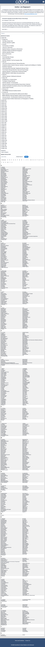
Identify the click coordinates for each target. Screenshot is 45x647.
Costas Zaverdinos (4, 238)
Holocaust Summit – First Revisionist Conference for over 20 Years (16, 97)
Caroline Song (24, 223)
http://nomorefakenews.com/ (30, 13)
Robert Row (24, 542)
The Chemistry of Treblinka (8, 45)
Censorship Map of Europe (8, 57)
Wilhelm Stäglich (3, 616)
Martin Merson (3, 452)
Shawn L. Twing (3, 566)
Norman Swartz (24, 482)
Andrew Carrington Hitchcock (27, 184)
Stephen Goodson (4, 571)
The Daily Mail (3, 583)
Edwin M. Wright (25, 275)
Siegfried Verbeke (25, 567)
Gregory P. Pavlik (25, 326)
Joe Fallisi (2, 388)
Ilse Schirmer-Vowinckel (5, 360)
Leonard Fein (24, 428)
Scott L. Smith (24, 561)
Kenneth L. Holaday (25, 413)
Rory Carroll (3, 550)
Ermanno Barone (3, 284)
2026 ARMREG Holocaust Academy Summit (11, 90)
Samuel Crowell (3, 559)
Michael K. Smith (3, 461)
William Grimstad (3, 618)
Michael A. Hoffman (25, 457)
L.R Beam (23, 423)
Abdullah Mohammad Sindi (26, 168)
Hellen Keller (3, 342)
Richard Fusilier (3, 529)
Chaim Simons (3, 226)
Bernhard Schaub (3, 210)
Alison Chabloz (24, 180)
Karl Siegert (24, 410)
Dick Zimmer (3, 261)
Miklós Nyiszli (24, 465)
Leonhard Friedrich (4, 429)
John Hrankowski (3, 393)
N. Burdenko (3, 473)
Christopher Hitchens (4, 233)
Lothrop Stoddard (25, 432)
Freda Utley (3, 300)
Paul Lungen (24, 499)
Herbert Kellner (3, 347)
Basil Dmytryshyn (4, 207)
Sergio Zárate (24, 564)
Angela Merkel (24, 188)
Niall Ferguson (24, 477)
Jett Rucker (3, 387)
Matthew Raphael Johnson (26, 454)
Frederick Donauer (4, 301)
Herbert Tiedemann (25, 347)
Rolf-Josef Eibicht (4, 548)
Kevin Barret (3, 415)
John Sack (24, 395)
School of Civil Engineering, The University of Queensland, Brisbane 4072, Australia (10, 562)
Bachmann (24, 205)
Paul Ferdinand (3, 497)
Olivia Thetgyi (24, 485)
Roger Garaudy (24, 546)
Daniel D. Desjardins (25, 244)
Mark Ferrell (24, 446)
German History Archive (26, 317)
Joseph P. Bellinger (25, 403)
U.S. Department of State (26, 599)
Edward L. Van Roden (25, 274)
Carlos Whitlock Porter (4, 222)
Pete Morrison (3, 501)
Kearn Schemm (24, 411)
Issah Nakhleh (24, 364)
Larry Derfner (3, 425)
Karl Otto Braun (3, 410)
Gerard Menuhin (25, 315)
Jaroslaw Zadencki (25, 380)
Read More (5, 29)
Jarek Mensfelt (3, 380)
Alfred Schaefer (25, 179)
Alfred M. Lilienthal (4, 179)
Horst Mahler (24, 353)
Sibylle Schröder (3, 567)
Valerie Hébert (3, 605)
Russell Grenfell (3, 554)
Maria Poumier (24, 443)
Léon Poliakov (3, 428)
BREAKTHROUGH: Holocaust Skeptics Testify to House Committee (16, 95)
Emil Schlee (24, 279)
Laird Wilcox (3, 424)
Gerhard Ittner (3, 316)
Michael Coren (3, 458)
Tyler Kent (2, 596)
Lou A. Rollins (3, 433)
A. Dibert (23, 167)
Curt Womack (24, 238)
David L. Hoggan (3, 252)
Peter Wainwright (25, 504)
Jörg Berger (24, 399)
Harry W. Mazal (24, 339)
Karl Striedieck (3, 411)
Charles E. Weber (3, 227)
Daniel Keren (24, 245)
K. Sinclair (24, 408)
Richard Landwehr (25, 531)
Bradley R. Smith (25, 211)
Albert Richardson (4, 175)
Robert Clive (3, 536)
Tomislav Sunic (3, 592)
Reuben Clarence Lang (26, 526)
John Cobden (24, 392)
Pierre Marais (24, 510)
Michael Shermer (3, 463)
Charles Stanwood (25, 229)
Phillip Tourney (3, 508)
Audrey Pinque (24, 200)
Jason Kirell (3, 381)
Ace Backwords (25, 170)
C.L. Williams (24, 220)
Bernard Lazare (24, 209)
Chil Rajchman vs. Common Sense (9, 79)
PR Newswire (24, 511)
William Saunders (3, 621)
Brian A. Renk (24, 212)
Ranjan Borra (3, 523)
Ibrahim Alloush (24, 359)
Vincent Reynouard (25, 607)
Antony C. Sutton (25, 194)
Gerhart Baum (3, 317)
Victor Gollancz (24, 606)
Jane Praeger (24, 378)
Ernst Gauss (24, 285)
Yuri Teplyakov (24, 630)
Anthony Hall (3, 191)
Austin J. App (3, 201)
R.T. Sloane (24, 519)
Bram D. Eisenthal (4, 212)
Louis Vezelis (24, 434)
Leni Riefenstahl (3, 426)
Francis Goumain (25, 295)
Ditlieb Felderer (24, 262)
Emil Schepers (3, 279)
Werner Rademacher (25, 613)
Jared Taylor (24, 379)
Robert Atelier (3, 534)
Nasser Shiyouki (3, 474)
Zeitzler (23, 634)
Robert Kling (24, 540)
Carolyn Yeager (3, 224)
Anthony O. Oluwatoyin (4, 193)
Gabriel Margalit (3, 308)
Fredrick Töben (3, 302)
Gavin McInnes (24, 309)
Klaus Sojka (24, 418)
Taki (23, 579)
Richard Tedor (24, 532)
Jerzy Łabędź (3, 386)
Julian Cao (24, 404)
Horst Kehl (24, 352)
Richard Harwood (25, 530)
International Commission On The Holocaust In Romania (10, 363)
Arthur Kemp (24, 197)
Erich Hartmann (3, 283)
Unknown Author (25, 600)
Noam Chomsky (25, 481)
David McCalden (3, 253)
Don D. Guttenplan (4, 263)
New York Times (3, 477)
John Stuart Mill (3, 396)
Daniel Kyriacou (3, 246)
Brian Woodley (24, 214)
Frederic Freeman (25, 300)
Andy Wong (3, 188)
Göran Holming (3, 321)
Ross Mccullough (25, 550)
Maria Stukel (3, 444)
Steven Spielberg (25, 574)
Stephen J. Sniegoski (25, 571)
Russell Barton (24, 553)
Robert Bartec (24, 534)
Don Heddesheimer (25, 263)
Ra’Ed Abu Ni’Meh (4, 520)
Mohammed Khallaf (4, 468)
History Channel (25, 350)
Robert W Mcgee (25, 543)
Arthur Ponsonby (3, 198)
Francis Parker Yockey (26, 296)
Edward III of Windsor (25, 273)
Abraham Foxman (3, 170)
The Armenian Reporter (4, 582)
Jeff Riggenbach (25, 383)
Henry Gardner (3, 345)
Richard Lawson (3, 532)
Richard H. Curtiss (4, 530)
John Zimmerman (25, 398)
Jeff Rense (2, 383)
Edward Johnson (3, 274)
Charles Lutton (3, 228)
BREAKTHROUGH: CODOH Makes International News (13, 73)
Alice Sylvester (3, 180)
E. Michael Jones (3, 270)
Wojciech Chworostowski (26, 622)
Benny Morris (24, 208)
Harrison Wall (24, 338)
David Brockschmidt (25, 249)
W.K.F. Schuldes (3, 611)
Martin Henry (24, 451)
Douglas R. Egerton (25, 266)
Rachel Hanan (24, 520)
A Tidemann (3, 167)
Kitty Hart (24, 417)
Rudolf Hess (3, 551)
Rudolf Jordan (3, 552)
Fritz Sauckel (3, 304)
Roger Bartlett (3, 546)
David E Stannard (3, 251)
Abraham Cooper (25, 169)
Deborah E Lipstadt (4, 258)
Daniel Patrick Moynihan (26, 247)
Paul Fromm (24, 497)
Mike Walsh (3, 465)
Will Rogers (24, 616)
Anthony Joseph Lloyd (26, 191)
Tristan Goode (24, 594)
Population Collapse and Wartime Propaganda (12, 50)
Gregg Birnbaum (25, 325)
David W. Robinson (4, 256)
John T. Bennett (25, 396)
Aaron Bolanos (3, 168)
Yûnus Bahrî (24, 629)
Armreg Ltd (2, 196)
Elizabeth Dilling (3, 277)
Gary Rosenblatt (25, 308)
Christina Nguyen (25, 232)
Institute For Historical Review (27, 362)
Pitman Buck (3, 511)
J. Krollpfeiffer (24, 368)
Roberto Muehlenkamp (4, 544)
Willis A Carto (24, 621)
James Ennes (24, 373)
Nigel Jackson (3, 479)
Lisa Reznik (24, 431)
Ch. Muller (24, 225)
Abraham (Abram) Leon (4, 169)
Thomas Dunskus (3, 587)
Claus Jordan (24, 235)
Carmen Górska (24, 222)
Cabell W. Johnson (4, 221)
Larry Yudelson (24, 425)
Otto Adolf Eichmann (4, 488)
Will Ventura (3, 617)
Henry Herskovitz (25, 345)
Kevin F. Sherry (3, 416)
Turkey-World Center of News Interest (28, 595)
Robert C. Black (24, 535)
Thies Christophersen (4, 586)
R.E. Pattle (24, 518)
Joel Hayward (24, 389)
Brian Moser (24, 213)
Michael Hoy (24, 460)
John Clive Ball (3, 392)
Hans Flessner (3, 335)
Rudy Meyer (24, 552)
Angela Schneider (4, 189)
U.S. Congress (3, 599)
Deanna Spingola (25, 257)
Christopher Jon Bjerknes (26, 233)
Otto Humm (3, 489)
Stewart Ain (3, 575)
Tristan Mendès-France (4, 595)
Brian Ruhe (2, 214)
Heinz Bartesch (3, 341)
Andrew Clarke (3, 185)
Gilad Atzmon (3, 318)
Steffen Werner (24, 570)
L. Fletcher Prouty (4, 423)
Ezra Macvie (24, 288)
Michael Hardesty (4, 460)
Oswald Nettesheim (25, 487)
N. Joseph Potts (25, 473)
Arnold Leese (24, 196)
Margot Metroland (4, 443)
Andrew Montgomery (4, 186)
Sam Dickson (3, 558)
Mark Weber (24, 447)
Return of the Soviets (6, 53)
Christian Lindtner (4, 232)
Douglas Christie (3, 265)
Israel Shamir (3, 364)
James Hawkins (25, 374)
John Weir (2, 398)
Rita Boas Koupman (4, 533)
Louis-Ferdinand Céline (4, 435)
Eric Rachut (24, 282)
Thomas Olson (3, 590)
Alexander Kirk (3, 178)
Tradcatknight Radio (25, 593)
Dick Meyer (24, 260)
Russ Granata (3, 553)
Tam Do (23, 580)
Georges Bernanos (25, 314)
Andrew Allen (3, 184)
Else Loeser (24, 278)
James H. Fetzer (3, 374)
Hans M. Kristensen (4, 336)
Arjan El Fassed (3, 195)
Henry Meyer (24, 346)
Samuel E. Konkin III (25, 559)
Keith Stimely (3, 412)
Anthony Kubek (3, 192)
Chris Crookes (3, 231)
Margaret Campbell (25, 442)
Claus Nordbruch (3, 236)
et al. (23, 286)
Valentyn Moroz (25, 604)
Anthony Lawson (25, 192)
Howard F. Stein (3, 354)
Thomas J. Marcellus (25, 588)
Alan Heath (24, 173)
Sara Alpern (24, 560)
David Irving (24, 251)
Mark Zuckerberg (4, 448)
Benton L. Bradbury (4, 209)
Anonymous (3, 190)
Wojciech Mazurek (25, 623)
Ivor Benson (3, 365)
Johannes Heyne (3, 390)
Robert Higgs (24, 538)
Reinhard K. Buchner (25, 525)
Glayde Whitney (3, 320)
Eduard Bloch (3, 272)
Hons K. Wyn (3, 352)
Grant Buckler (3, 323)
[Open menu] (43, 1)
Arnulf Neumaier (3, 197)
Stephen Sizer (3, 572)
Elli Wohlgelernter (4, 278)
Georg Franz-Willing (25, 310)
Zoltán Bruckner (3, 635)
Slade (23, 568)
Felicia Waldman (3, 293)
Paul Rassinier (24, 500)
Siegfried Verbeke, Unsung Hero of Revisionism (12, 49)
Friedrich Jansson (25, 302)
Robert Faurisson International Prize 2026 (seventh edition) (15, 93)
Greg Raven (3, 325)
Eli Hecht (2, 276)
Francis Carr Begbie (25, 294)
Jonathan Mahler (3, 399)
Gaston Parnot (3, 309)
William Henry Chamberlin (5, 619)
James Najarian (3, 377)
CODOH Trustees (25, 237)
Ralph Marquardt (3, 522)
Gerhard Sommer (25, 316)
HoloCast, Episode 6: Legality (8, 42)
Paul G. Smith (3, 498)
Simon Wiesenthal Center (5, 568)
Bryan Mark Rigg (3, 216)
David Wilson (24, 256)
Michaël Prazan (3, 462)
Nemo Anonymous (25, 476)
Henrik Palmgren (25, 344)
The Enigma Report (25, 583)
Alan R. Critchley (3, 174)
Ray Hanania (24, 524)
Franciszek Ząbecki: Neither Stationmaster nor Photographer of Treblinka (17, 98)
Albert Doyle (24, 174)
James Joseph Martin (25, 375)
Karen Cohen (24, 409)
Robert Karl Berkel (4, 540)
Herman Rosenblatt (25, 348)
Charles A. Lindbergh (25, 226)
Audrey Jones (3, 200)
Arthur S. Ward (3, 199)
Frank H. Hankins (3, 297)
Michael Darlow (25, 458)
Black (2, 211)
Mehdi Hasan (3, 456)
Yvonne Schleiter (25, 631)
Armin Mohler (24, 195)
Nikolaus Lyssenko (25, 480)
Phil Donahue (24, 505)
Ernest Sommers (25, 284)
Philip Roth (2, 507)
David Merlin (24, 253)
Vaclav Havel (3, 604)
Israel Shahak (24, 363)
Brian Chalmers (3, 213)
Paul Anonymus (3, 496)
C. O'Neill (2, 220)
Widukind (23, 614)
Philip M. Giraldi (25, 506)
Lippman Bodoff (3, 431)
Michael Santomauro (25, 462)
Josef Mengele (3, 401)
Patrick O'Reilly (3, 495)
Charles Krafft (24, 227)
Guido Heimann (24, 327)
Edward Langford (3, 275)
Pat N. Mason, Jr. (25, 493)
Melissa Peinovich (4, 457)
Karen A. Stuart (3, 409)
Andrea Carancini (4, 183)
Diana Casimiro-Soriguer (26, 259)
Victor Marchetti (3, 607)
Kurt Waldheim (24, 419)
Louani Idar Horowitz (25, 433)
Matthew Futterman (25, 453)
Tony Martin (24, 592)
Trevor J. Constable (4, 594)
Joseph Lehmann (25, 401)
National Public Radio (4, 475)
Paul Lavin (2, 499)
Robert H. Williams (25, 537)
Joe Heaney (24, 388)
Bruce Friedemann (25, 215)
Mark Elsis (2, 446)
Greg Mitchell (24, 324)
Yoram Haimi (3, 629)
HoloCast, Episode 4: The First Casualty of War (12, 60)
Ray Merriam (3, 525)
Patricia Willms (3, 494)
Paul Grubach (24, 498)
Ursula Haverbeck (4, 601)
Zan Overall (3, 634)
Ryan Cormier (24, 554)
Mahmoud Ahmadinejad (4, 441)
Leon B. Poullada (3, 427)
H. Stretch (2, 333)
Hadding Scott (3, 334)
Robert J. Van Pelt (4, 539)
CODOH (2, 237)
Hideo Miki (2, 350)
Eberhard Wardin (3, 271)
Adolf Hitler (3, 172)
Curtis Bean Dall (3, 239)
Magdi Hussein (3, 440)
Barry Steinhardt (25, 206)
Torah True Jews (3, 593)
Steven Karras (3, 574)
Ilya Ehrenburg (24, 360)
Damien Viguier (3, 243)
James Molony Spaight (26, 376)
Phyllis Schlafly (24, 508)
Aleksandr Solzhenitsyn (26, 175)
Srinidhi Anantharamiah (26, 569)
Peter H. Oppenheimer (26, 501)
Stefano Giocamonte (4, 570)
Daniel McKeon (3, 247)
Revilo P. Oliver (3, 527)
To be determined (25, 591)
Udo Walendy (3, 600)
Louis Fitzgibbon (3, 434)
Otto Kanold (24, 489)
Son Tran (2, 569)
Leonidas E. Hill (24, 429)
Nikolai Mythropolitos (4, 480)
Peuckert (2, 505)
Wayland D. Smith (4, 613)
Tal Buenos (2, 580)
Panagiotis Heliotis (4, 493)
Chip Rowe (2, 230)
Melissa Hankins (25, 456)
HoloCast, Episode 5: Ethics (8, 52)
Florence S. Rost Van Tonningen (27, 293)
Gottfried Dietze (25, 322)
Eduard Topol (24, 272)
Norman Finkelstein (4, 482)
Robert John (24, 539)
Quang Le (2, 515)
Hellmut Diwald (24, 342)
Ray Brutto (2, 524)
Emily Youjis (3, 280)
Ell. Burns (23, 277)
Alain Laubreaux (3, 173)
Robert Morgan (24, 541)
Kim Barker (2, 417)
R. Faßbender (3, 518)
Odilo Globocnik (3, 485)
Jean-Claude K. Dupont (26, 382)
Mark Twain (3, 447)
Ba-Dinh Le (2, 205)
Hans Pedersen (24, 336)
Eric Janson (3, 282)
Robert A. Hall (24, 533)
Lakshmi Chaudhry (25, 424)
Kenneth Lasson (3, 414)
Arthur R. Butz (24, 198)
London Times (3, 432)
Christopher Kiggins (4, 234)
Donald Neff (24, 264)
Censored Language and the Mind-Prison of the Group (15, 18)
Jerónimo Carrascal (4, 385)
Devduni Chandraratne (4, 259)
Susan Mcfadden (25, 575)
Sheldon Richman (25, 566)
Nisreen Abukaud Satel (4, 481)
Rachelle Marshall (4, 521)
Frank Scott (24, 297)
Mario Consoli (24, 445)
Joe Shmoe (2, 389)
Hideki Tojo (24, 349)
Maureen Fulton (3, 455)
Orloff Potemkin (3, 487)
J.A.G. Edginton (24, 369)
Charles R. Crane (3, 229)
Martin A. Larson (3, 449)
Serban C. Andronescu (26, 563)
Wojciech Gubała (3, 623)
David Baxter (3, 249)
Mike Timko (24, 464)
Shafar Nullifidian (3, 565)
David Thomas (24, 255)
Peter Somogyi (3, 504)
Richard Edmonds (3, 528)
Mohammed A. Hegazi (25, 467)
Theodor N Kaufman (4, 585)
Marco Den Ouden (4, 442)
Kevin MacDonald (25, 416)
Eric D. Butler (3, 281)
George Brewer (3, 312)
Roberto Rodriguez (25, 544)
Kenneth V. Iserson (25, 414)
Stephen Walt (24, 572)
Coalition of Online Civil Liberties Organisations (30, 236)
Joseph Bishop (3, 402)
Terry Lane (24, 581)
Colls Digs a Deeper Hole (7, 41)
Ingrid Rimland (3, 361)
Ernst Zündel (3, 286)
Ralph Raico (24, 522)
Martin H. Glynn (3, 451)
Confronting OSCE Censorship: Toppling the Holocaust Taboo (15, 68)
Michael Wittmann (25, 463)
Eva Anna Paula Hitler (4, 287)
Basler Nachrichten (25, 207)
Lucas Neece (24, 435)
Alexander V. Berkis (25, 178)
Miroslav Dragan (3, 466)
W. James (24, 610)
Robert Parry (3, 542)
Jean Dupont (24, 381)
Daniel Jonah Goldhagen (5, 245)
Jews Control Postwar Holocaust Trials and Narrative (13, 63)
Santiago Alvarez (3, 560)
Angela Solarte (24, 189)
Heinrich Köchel (25, 340)
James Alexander (25, 372)
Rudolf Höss (24, 551)
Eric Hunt (23, 281)
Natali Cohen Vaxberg (25, 474)
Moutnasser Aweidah (4, 469)
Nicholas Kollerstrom (4, 478)
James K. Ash (3, 376)
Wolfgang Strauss (4, 624)
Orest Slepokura (25, 486)
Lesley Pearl (3, 430)
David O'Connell (3, 254)
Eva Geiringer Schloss (25, 287)
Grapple (23, 323)
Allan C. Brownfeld (4, 181)
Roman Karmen (24, 548)
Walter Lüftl (3, 612)
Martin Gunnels (24, 450)
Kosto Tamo (3, 419)
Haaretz (23, 333)
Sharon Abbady (24, 565)
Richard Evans (24, 528)
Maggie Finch (24, 440)
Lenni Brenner (24, 426)
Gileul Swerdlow (25, 318)
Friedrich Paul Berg (4, 303)
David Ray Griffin (25, 254)
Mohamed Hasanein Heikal (5, 467)
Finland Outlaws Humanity (7, 87)
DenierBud (24, 258)
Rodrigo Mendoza (4, 545)
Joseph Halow (3, 403)
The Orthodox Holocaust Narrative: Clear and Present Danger (15, 69)
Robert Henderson (4, 538)
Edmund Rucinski (25, 271)
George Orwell (3, 314)
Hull (23, 355)
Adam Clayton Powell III (4, 171)
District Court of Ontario (5, 262)
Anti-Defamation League (26, 193)
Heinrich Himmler (3, 340)
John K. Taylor (24, 393)
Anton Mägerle (3, 194)
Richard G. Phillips (25, 529)
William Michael (3, 620)
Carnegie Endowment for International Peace (8, 223)
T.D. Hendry (3, 579)
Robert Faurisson (25, 536)
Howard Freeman (25, 354)
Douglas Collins (24, 265)
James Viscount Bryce (26, 377)
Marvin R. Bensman (25, 452)
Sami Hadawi (24, 558)
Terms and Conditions (19, 640)
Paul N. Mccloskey (4, 500)
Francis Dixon (3, 295)
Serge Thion (3, 564)
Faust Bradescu (25, 292)
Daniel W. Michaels (4, 248)
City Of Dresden (3, 235)
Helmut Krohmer (25, 343)
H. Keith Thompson (25, 332)
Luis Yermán (3, 436)
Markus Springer (25, 448)
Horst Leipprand (3, 353)
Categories (3, 150)
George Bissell (24, 311)
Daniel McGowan (25, 246)
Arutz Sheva (24, 199)
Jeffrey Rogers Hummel (4, 384)
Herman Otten (3, 348)
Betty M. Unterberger (25, 210)
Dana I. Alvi (3, 244)
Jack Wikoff (24, 371)
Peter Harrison (24, 502)
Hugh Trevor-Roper (4, 355)
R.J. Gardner (3, 519)
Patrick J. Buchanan (25, 494)
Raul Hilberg (24, 523)
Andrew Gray (24, 185)
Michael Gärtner (25, 459)
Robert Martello (3, 541)
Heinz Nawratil (24, 341)
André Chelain (24, 182)
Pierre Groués (24, 509)
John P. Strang (24, 394)
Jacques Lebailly (3, 372)
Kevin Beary (24, 415)
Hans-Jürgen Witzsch (4, 338)
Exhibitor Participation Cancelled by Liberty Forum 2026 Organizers (16, 85)
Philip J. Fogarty (3, 506)
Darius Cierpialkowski (25, 248)
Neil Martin (24, 475)
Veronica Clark (24, 605)
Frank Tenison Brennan (4, 298)
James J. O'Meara (4, 375)
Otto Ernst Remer (25, 488)
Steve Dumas (3, 573)
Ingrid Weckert (24, 361)
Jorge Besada (3, 400)
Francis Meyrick (3, 296)
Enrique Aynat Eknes (25, 280)
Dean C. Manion (3, 257)
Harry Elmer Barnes (4, 339)
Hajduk (23, 334)
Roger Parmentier (25, 547)
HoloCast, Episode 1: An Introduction (10, 82)
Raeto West (24, 521)
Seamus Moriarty (3, 563)
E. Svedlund (24, 270)
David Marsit (24, 252)
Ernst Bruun (3, 285)
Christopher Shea (25, 234)
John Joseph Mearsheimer (5, 391)
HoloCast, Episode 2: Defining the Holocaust (11, 76)
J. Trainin (2, 369)
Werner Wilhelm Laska (4, 614)
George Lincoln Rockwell (5, 313)
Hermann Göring (3, 349)
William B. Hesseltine (25, 617)
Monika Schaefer (25, 468)
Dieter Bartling (24, 261)
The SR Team (3, 584)
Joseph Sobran (3, 404)
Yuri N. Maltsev (3, 630)
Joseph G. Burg (24, 402)
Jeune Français (24, 387)
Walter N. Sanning (25, 612)
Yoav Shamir (24, 628)
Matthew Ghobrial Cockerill (5, 454)
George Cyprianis (25, 312)
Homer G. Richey (25, 351)
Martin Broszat (3, 450)
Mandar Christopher (25, 441)
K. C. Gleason (3, 408)
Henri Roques (3, 344)
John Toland (3, 397)
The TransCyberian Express (26, 584)
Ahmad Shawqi (24, 172)
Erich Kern (24, 283)
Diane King (2, 260)
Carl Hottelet (24, 221)
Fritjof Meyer (24, 303)
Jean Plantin (3, 382)
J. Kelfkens (2, 368)
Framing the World (4, 294)
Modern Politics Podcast (26, 466)
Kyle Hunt (2, 420)
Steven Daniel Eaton (25, 573)
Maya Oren (24, 455)
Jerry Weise (24, 385)
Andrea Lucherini (25, 183)
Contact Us (27, 640)
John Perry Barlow (4, 395)
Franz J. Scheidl (25, 298)
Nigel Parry (24, 479)
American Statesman (4, 182)
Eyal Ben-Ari (3, 288)
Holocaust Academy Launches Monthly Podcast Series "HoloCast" (16, 84)
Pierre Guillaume (3, 510)
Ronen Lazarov (24, 549)
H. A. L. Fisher (3, 332)
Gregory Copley (3, 326)
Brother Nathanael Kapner (5, 215)
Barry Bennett (3, 206)
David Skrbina (3, 255)
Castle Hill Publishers (25, 224)
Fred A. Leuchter (25, 299)
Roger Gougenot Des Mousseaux (6, 547)
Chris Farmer (24, 231)
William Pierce (24, 620)
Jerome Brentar (24, 384)
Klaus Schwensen (4, 418)
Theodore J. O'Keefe (25, 585)
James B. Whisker (4, 373)
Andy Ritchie (24, 187)
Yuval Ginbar (3, 631)
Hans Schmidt (3, 337)
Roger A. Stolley (25, 545)
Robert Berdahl (3, 535)
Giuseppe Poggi (25, 319)
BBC (1, 208)
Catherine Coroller (4, 225)
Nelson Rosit (3, 476)
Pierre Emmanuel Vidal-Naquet (6, 509)
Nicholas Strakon (25, 478)
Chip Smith (24, 230)
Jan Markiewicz (3, 378)
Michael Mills (24, 461)
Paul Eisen (24, 496)
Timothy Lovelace (4, 591)
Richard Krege (3, 531)
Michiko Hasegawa (4, 464)
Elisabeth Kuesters (25, 276)
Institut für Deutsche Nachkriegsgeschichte (8, 362)
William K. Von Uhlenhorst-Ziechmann (28, 619)
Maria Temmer (24, 444)
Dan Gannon (24, 243)
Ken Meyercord (24, 412)
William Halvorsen (25, 618)
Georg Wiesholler (3, 311)
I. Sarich (2, 359)
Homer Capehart (3, 351)
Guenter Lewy (3, 327)
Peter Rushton (24, 503)
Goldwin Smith (24, 320)
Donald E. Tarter (3, 264)
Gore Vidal (2, 322)
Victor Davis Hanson (4, 606)
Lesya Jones (24, 430)
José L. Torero (24, 400)
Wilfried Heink (24, 615)
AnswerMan (24, 190)
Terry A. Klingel (3, 581)
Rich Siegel (24, 527)
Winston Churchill (4, 622)
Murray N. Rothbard (25, 469)
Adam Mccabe (24, 171)
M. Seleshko (3, 439)
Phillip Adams (24, 507)
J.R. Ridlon (24, 370)
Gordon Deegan (24, 321)
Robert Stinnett (3, 543)
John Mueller (3, 394)
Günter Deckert (24, 328)
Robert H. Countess (4, 537)
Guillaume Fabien (3, 328)
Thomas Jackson (3, 589)
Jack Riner (2, 371)
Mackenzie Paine (25, 439)
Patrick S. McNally (25, 495)
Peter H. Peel (3, 502)
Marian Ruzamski (3, 445)
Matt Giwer (3, 453)
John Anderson (24, 391)
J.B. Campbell (3, 370)
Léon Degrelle (24, 427)
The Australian (24, 582)
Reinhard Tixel (3, 526)
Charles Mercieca (25, 228)
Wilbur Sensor (3, 615)
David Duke (24, 250)
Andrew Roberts (25, 186)
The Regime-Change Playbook (8, 81)
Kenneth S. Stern (3, 413)
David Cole (2, 250)
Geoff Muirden (3, 310)
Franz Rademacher (4, 299)
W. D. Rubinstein (3, 610)
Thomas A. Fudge (25, 586)
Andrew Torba (3, 187)
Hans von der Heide (25, 337)
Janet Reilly (3, 379)
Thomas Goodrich (25, 587)
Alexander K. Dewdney (26, 177)
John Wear (24, 397)
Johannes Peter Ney (25, 390)
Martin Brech (24, 449)
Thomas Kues (24, 589)
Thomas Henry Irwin (4, 588)
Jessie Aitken (24, 386)
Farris (2, 292)
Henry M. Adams (3, 346)
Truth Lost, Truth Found (7, 47)
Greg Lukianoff (3, 324)
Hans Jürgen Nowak (25, 335)
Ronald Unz (3, 549)
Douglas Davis (3, 266)
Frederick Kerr (24, 301)
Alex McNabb (24, 176)
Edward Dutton (3, 273)
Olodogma (2, 486)
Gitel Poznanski (3, 319)
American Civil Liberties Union (27, 181)
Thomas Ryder (24, 590)
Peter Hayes (3, 503)
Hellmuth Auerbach (4, 343)
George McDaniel (25, 313)
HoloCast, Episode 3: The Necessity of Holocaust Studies (14, 71)
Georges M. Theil (3, 315)
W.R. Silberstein (25, 611)
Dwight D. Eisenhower (4, 267)
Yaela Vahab (3, 628)
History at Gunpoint (6, 58)
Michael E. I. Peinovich (4, 459)
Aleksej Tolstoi (3, 176)
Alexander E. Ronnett (4, 177)
